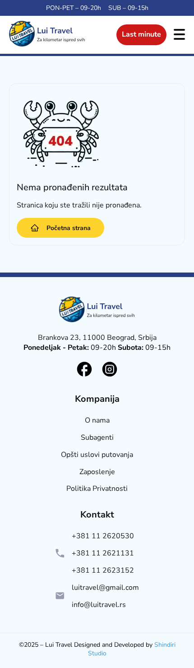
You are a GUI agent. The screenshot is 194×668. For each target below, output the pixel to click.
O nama (97, 420)
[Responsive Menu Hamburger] (179, 35)
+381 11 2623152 (103, 570)
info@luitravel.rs (99, 605)
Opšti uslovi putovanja (97, 455)
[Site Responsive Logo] (47, 47)
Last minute (141, 34)
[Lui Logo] (97, 310)
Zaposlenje (97, 472)
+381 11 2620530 (103, 536)
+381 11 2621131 (103, 553)
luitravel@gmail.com (105, 588)
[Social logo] (84, 369)
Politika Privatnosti (97, 489)
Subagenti (97, 437)
